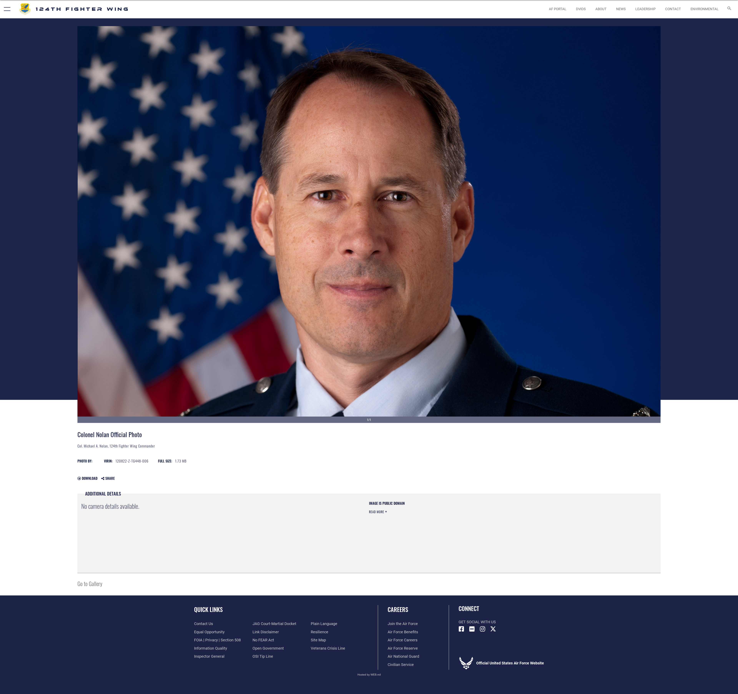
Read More (377, 512)
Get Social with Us (477, 622)
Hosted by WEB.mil (369, 674)
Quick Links (208, 609)
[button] (6, 9)
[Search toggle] (729, 9)
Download (89, 478)
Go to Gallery (89, 583)
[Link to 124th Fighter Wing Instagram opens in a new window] (482, 629)
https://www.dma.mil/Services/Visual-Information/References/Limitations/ (491, 525)
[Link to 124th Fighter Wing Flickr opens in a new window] (472, 629)
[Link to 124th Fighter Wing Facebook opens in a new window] (461, 629)
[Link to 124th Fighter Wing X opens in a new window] (493, 629)
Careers (398, 609)
